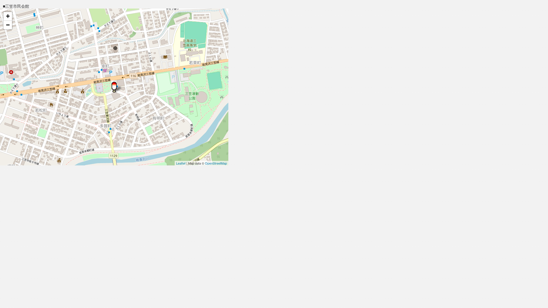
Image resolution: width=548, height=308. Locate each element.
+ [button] (8, 16)
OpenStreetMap (216, 163)
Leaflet (181, 163)
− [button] (8, 25)
